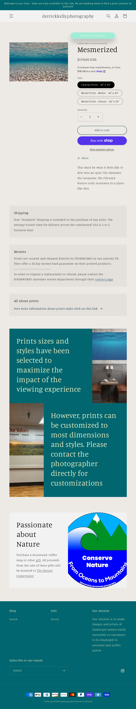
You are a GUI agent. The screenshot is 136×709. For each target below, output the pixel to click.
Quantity (82, 109)
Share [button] (85, 157)
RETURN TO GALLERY (93, 35)
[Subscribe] (64, 670)
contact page (104, 279)
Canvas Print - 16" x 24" (96, 84)
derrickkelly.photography (62, 701)
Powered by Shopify (83, 701)
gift (38, 560)
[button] (11, 16)
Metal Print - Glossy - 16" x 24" (100, 101)
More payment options (102, 149)
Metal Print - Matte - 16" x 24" (100, 92)
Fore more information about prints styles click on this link (56, 308)
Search (13, 619)
